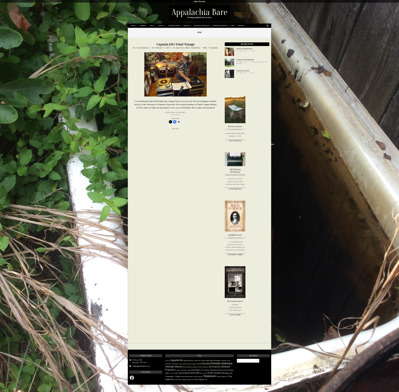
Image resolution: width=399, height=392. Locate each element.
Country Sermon (242, 71)
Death (199, 364)
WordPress (213, 388)
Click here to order (235, 254)
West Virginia (199, 379)
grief (227, 370)
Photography (254, 62)
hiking (231, 370)
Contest (180, 364)
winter (205, 379)
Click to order (235, 315)
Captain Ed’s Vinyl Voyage (175, 44)
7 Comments (213, 48)
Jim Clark (178, 373)
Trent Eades (177, 379)
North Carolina (213, 373)
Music (187, 48)
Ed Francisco (215, 366)
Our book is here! (235, 301)
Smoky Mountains (198, 376)
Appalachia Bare (188, 360)
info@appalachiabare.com (141, 366)
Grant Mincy (195, 370)
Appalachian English (199, 360)
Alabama (167, 360)
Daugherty (194, 364)
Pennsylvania (184, 376)
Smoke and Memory (244, 49)
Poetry (252, 73)
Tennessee (209, 376)
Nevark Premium (197, 388)
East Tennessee (203, 367)
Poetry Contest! (235, 126)
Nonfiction (195, 48)
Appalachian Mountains (213, 360)
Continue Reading (175, 112)
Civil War (175, 364)
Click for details (235, 189)
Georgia (188, 370)
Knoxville (194, 373)
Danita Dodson (186, 364)
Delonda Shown (173, 366)
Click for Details (235, 140)
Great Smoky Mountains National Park (213, 370)
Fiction (253, 51)
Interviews (180, 48)
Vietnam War (190, 379)
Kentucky (186, 373)
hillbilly (167, 373)
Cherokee (168, 364)
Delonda (205, 363)
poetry (191, 376)
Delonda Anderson (221, 363)
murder (205, 373)
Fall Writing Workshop (235, 170)
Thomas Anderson (221, 376)
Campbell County (225, 360)
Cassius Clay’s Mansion (245, 60)
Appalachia (176, 360)
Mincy (201, 373)
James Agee (172, 373)
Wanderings (261, 62)
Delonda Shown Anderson (190, 367)
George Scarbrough (181, 370)
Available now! (235, 235)
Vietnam (184, 379)
